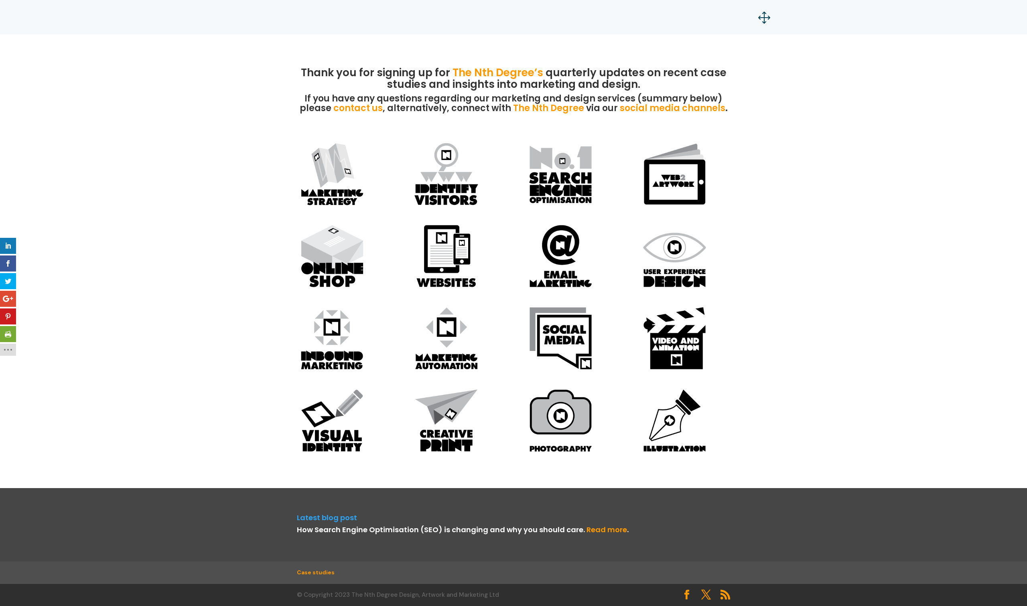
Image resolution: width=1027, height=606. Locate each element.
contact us (358, 108)
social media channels (672, 108)
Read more (607, 530)
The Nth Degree (548, 108)
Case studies (316, 572)
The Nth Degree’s (498, 72)
